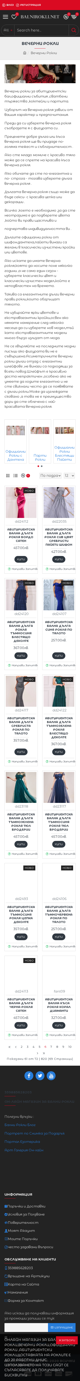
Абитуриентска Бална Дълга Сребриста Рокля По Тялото (21, 725)
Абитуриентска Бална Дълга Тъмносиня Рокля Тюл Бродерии (59, 821)
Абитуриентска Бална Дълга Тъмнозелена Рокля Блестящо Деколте (59, 727)
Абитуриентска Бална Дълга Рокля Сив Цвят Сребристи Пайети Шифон (58, 537)
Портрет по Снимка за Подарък (34, 1133)
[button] (38, 466)
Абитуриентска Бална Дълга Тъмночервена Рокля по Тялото (59, 914)
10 (70, 1046)
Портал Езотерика (22, 1141)
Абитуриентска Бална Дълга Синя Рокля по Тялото (59, 627)
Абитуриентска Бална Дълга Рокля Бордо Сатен (21, 535)
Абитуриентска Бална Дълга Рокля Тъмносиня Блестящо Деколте (21, 631)
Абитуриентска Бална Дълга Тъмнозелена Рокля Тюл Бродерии (21, 821)
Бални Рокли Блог (20, 1125)
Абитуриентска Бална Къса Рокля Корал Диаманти (59, 1004)
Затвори (68, 1340)
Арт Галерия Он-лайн (23, 1150)
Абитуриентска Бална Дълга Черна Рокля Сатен (21, 1004)
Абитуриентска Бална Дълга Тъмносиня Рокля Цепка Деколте (21, 914)
